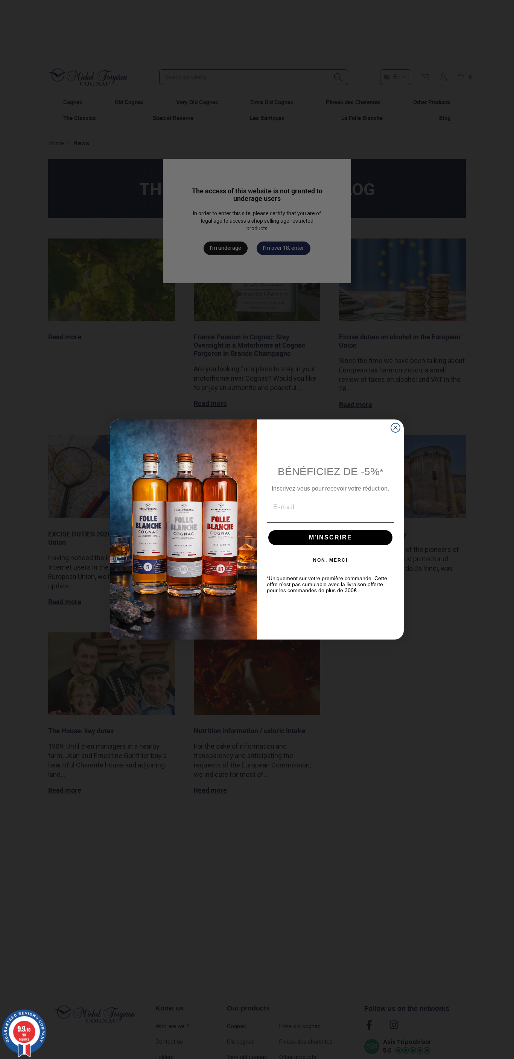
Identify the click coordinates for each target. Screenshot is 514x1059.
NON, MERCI (330, 560)
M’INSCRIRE (330, 537)
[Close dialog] (395, 427)
